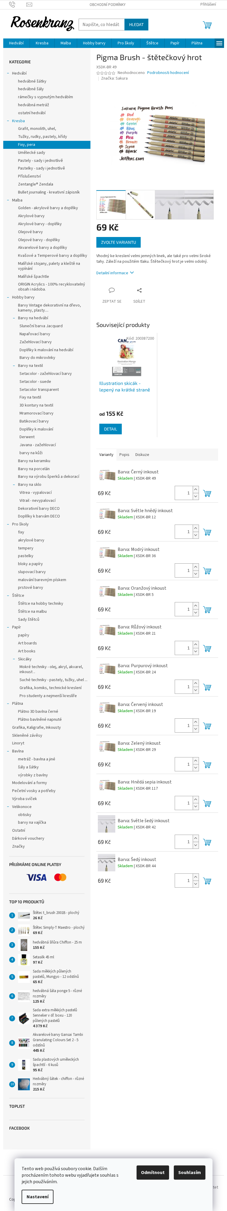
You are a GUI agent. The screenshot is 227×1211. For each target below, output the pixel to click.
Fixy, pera (26, 145)
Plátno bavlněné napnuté (40, 720)
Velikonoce (22, 807)
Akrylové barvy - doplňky (40, 224)
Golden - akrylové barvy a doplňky (48, 208)
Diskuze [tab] (142, 455)
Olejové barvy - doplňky (39, 240)
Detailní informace (112, 273)
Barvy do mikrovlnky (37, 358)
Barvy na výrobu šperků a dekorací (48, 477)
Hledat (136, 24)
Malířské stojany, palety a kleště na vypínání (49, 266)
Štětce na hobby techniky (40, 604)
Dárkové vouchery (28, 838)
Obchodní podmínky (108, 4)
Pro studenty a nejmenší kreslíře (48, 696)
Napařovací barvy (35, 334)
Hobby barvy (23, 297)
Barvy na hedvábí (33, 318)
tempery (25, 548)
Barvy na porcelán (34, 469)
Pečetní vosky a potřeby (34, 791)
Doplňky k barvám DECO (39, 516)
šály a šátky (28, 767)
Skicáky (25, 659)
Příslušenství (29, 176)
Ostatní (18, 830)
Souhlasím (189, 1172)
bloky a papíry (30, 564)
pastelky (25, 556)
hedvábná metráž (33, 105)
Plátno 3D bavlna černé (38, 712)
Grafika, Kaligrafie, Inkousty (36, 728)
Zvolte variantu (118, 242)
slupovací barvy (32, 572)
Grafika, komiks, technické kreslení (51, 688)
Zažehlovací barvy (36, 342)
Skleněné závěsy (27, 735)
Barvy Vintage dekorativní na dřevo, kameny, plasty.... (49, 307)
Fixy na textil (30, 397)
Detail (110, 428)
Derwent (27, 437)
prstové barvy (30, 588)
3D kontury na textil (36, 405)
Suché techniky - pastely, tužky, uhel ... (53, 680)
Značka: (114, 78)
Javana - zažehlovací (38, 445)
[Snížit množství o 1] (196, 496)
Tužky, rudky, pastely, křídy (42, 137)
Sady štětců (28, 620)
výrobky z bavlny (33, 775)
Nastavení (37, 1197)
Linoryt (18, 743)
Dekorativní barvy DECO (39, 509)
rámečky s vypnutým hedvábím (45, 97)
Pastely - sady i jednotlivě (40, 161)
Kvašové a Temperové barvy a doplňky (52, 256)
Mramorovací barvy (36, 413)
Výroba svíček (24, 799)
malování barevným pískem (42, 580)
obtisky (24, 815)
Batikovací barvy (34, 421)
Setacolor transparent (39, 390)
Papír (16, 627)
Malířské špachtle (33, 277)
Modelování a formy (29, 783)
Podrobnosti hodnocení (168, 73)
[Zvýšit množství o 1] (196, 489)
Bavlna (18, 751)
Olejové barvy (30, 232)
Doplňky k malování (36, 429)
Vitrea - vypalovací (36, 493)
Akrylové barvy (31, 216)
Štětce (18, 596)
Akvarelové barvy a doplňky (42, 248)
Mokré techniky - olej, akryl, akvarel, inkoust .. (51, 669)
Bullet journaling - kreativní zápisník (49, 192)
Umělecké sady (31, 153)
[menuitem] (16, 43)
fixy (21, 532)
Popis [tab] (124, 455)
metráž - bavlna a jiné (36, 759)
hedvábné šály (31, 89)
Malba (17, 200)
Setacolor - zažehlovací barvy (46, 374)
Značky (18, 846)
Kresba (18, 121)
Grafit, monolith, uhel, (37, 129)
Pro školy (20, 524)
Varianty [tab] (106, 455)
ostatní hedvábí (32, 113)
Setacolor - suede (35, 382)
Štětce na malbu (32, 612)
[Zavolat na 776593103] (18, 4)
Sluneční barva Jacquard (41, 326)
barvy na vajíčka (32, 822)
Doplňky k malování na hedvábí (46, 350)
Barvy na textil (30, 366)
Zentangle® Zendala (35, 184)
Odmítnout (153, 1172)
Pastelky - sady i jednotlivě (41, 168)
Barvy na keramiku (34, 461)
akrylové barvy (31, 540)
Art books (26, 651)
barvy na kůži (31, 453)
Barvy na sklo (29, 485)
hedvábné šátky (32, 81)
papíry (23, 635)
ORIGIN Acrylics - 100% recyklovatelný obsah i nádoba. (51, 286)
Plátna (17, 704)
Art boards (27, 643)
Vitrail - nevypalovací (38, 501)
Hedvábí (19, 73)
